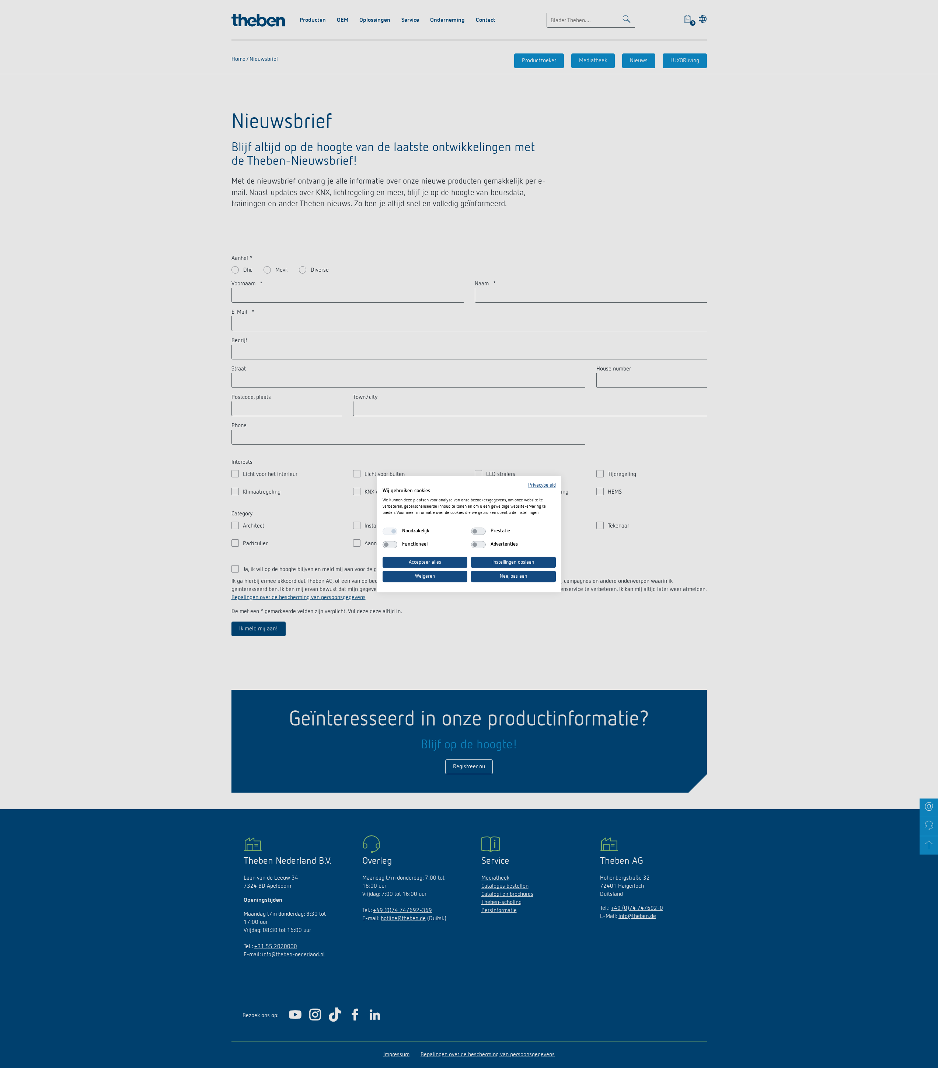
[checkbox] (390, 531)
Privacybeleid (542, 485)
